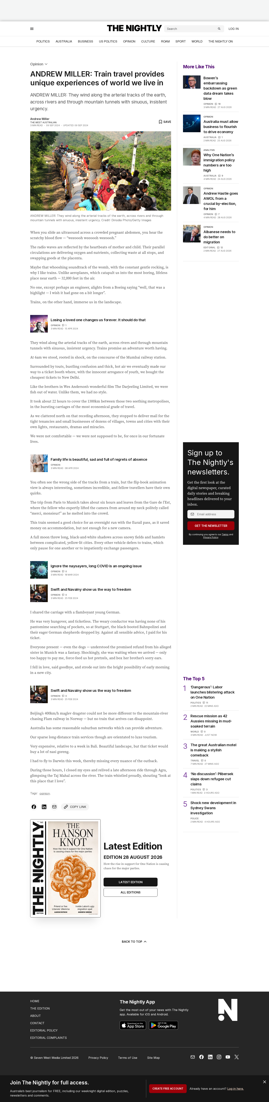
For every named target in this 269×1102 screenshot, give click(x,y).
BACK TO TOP (132, 941)
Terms (225, 534)
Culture (148, 41)
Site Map (153, 1058)
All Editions (131, 892)
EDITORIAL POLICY (44, 1030)
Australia (64, 41)
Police (194, 818)
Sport (180, 41)
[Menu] (31, 28)
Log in (234, 28)
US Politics (108, 41)
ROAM (165, 41)
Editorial (209, 247)
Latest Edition (131, 882)
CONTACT (37, 1023)
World (197, 41)
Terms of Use (127, 1058)
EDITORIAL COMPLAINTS (48, 1038)
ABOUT (35, 1016)
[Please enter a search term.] (219, 28)
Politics (43, 41)
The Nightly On (220, 41)
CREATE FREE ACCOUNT (167, 1088)
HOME (34, 1001)
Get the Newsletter (211, 526)
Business (85, 41)
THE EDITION (40, 1008)
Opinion (129, 41)
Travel (194, 760)
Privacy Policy (210, 537)
